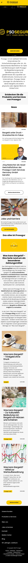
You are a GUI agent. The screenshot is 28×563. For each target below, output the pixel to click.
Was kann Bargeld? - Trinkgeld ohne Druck (13, 357)
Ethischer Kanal (20, 554)
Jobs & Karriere (7, 527)
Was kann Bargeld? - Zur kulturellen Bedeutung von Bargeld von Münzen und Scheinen (13, 415)
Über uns (5, 522)
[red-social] (13, 559)
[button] (26, 2)
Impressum (19, 550)
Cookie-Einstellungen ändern (14, 555)
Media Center (7, 535)
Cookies (10, 552)
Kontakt (4, 531)
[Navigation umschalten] (22, 2)
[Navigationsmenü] (2, 2)
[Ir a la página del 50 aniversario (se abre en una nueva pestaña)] (14, 7)
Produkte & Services (9, 517)
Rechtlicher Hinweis (9, 554)
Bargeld (6, 382)
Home (7, 550)
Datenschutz (17, 552)
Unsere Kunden (7, 511)
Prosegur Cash (7, 439)
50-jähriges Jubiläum (10, 543)
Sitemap (12, 550)
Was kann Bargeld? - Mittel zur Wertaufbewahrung (13, 470)
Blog (3, 539)
